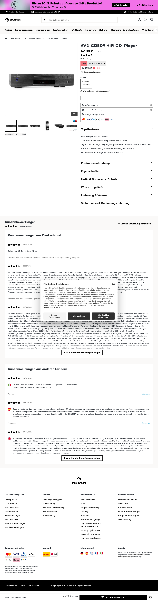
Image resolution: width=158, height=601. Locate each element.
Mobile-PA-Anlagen (14, 527)
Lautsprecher (11, 499)
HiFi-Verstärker (12, 507)
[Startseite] (8, 38)
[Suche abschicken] (44, 19)
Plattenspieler (11, 519)
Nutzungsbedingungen (126, 556)
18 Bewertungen (86, 59)
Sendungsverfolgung (52, 499)
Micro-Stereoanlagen (15, 523)
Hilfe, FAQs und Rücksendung (140, 12)
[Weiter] (156, 30)
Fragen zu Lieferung (89, 507)
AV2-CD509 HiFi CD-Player (56, 38)
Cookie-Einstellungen (90, 538)
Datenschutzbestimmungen (137, 554)
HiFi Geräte (15, 38)
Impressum (34, 585)
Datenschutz (11, 585)
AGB (23, 585)
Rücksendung (49, 503)
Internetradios (11, 511)
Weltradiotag (124, 519)
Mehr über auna (87, 499)
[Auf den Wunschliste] (150, 597)
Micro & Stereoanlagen (129, 511)
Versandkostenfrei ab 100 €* (47, 12)
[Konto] (139, 20)
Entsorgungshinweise (90, 530)
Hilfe (82, 503)
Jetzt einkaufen (121, 5)
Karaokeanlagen (12, 515)
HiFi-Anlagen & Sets (33, 38)
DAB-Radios (11, 503)
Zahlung (84, 511)
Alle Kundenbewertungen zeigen (83, 352)
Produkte (84, 515)
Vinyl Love (123, 503)
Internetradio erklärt (127, 499)
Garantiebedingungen (90, 519)
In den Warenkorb (115, 597)
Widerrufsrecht (50, 511)
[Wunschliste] (145, 20)
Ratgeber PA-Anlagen (128, 515)
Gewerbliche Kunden (90, 534)
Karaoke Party (125, 507)
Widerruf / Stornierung (53, 507)
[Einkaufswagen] (151, 20)
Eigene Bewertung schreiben (135, 223)
